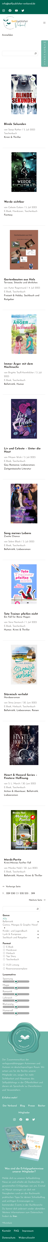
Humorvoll (8, 1011)
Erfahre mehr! (9, 1098)
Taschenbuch (12, 959)
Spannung (8, 979)
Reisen (35, 710)
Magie (6, 985)
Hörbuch (10, 953)
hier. (15, 1216)
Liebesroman (28, 465)
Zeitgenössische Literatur (17, 469)
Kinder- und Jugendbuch (15, 931)
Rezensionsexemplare (16, 969)
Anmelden (7, 35)
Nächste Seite (37, 900)
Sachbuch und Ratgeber (15, 937)
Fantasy (8, 215)
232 (22, 893)
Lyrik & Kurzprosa (12, 934)
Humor (20, 384)
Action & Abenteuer (14, 791)
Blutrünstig (8, 1004)
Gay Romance (11, 465)
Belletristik (8, 921)
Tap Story (10, 956)
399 (33, 893)
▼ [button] (38, 922)
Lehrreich (7, 998)
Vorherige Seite (12, 887)
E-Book (9, 947)
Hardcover (11, 950)
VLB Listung (12, 965)
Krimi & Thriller (12, 137)
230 (13, 893)
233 (26, 893)
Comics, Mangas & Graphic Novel (20, 925)
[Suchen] (35, 53)
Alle (5, 919)
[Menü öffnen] (44, 22)
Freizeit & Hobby (13, 295)
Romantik (7, 992)
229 (8, 893)
